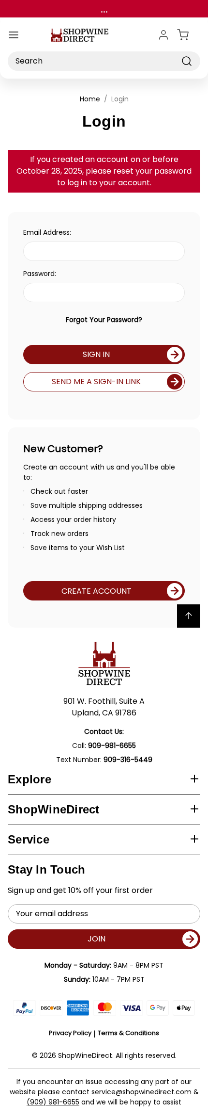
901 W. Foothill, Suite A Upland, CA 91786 (104, 707)
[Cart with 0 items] (188, 35)
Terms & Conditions (128, 1033)
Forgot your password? (104, 319)
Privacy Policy (70, 1033)
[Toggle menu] (13, 35)
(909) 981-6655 (53, 1102)
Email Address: (47, 232)
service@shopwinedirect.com (141, 1092)
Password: (39, 273)
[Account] (163, 35)
